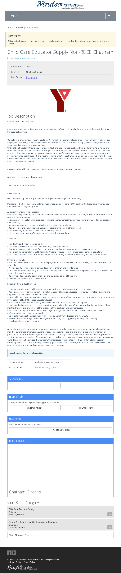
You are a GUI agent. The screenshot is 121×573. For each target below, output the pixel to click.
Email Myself (36, 407)
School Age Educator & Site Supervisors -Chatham (33, 525)
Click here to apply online (45, 367)
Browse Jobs (22, 27)
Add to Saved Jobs (61, 429)
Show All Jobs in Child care (21, 535)
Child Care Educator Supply (21, 512)
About (11, 562)
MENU (14, 16)
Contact (19, 562)
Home (10, 27)
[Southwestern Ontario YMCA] (60, 100)
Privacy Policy (29, 562)
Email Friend (87, 407)
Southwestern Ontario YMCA (22, 58)
